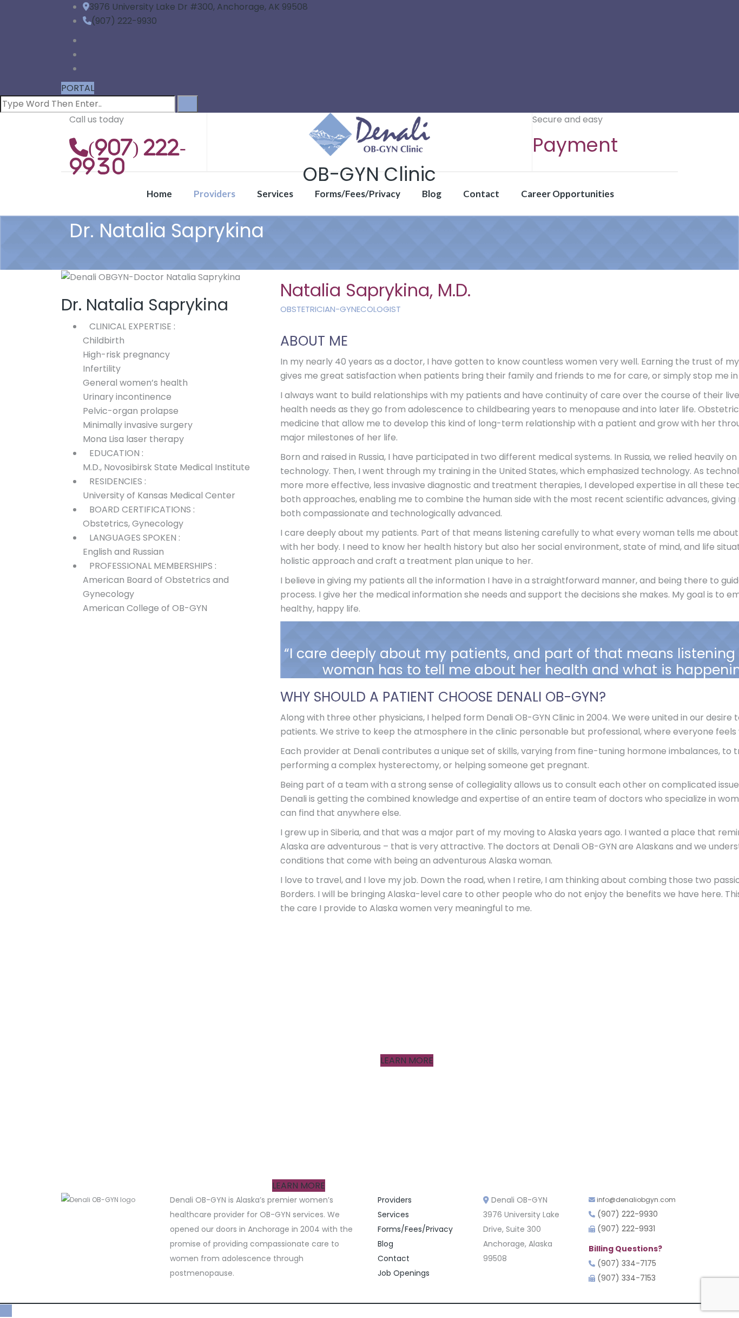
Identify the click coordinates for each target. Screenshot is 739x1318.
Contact (481, 193)
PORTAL (77, 88)
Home (159, 193)
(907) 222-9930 (124, 21)
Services (275, 193)
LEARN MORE (406, 1060)
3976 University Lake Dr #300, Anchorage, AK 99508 (198, 7)
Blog (431, 193)
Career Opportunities (567, 193)
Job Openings (404, 1273)
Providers (214, 193)
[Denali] (369, 134)
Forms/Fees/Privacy (357, 193)
